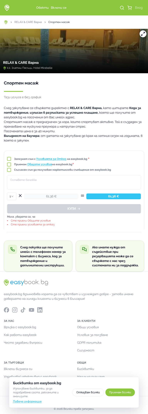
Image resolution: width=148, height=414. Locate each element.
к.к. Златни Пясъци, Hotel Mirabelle (29, 68)
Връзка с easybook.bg (20, 327)
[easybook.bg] (7, 8)
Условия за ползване (92, 335)
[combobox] (11, 196)
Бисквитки (85, 369)
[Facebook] (6, 310)
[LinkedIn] (39, 310)
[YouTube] (31, 310)
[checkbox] (9, 159)
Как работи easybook (20, 335)
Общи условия (88, 327)
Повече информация (27, 401)
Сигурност (85, 350)
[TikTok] (23, 310)
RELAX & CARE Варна (28, 22)
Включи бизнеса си (18, 369)
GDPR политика (89, 342)
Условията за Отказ (51, 158)
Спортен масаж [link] (59, 22)
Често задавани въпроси (23, 342)
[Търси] (122, 8)
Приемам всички (120, 392)
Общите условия (39, 164)
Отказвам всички (88, 392)
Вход (139, 7)
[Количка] (130, 8)
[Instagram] (14, 310)
